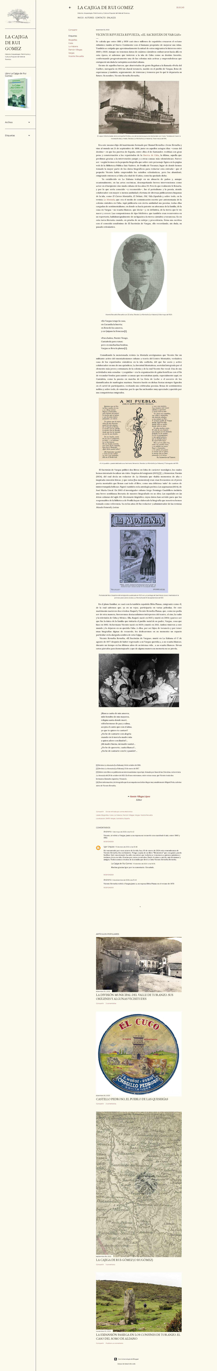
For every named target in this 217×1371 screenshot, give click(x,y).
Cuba (70, 43)
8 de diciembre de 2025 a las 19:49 (125, 880)
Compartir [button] (72, 30)
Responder (109, 841)
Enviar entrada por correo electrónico (119, 811)
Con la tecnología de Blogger (128, 1359)
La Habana (73, 46)
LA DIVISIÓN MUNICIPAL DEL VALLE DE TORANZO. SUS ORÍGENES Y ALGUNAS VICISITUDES (134, 997)
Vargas (71, 53)
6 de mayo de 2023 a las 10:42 (123, 832)
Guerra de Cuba (151, 155)
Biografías (72, 40)
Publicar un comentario (114, 1343)
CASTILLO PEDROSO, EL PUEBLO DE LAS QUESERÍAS (132, 1099)
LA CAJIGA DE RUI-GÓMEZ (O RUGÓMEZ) (124, 1260)
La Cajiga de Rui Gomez (105, 7)
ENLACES (111, 18)
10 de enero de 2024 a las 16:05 (144, 864)
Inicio (80, 18)
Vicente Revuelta (76, 56)
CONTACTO (100, 18)
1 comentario (110, 1264)
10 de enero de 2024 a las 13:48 (126, 847)
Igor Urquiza (109, 847)
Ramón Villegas (75, 50)
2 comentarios (111, 1003)
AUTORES (89, 18)
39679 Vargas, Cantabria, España (118, 818)
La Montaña (109, 199)
